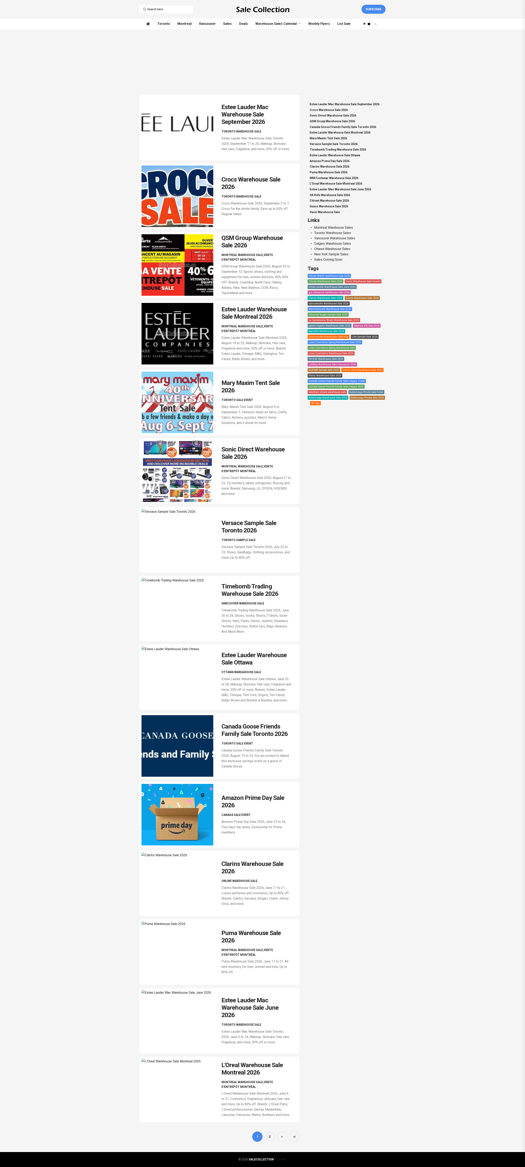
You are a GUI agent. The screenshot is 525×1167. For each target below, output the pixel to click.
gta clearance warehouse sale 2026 (329, 292)
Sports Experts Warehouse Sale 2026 (329, 325)
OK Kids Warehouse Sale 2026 (330, 195)
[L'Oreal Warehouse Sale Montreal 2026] (180, 1089)
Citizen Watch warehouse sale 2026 (329, 275)
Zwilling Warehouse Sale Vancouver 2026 (332, 364)
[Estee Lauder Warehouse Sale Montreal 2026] (180, 333)
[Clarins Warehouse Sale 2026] (180, 883)
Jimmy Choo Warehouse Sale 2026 (362, 370)
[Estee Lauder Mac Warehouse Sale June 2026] (180, 1021)
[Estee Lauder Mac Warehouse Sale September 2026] (180, 127)
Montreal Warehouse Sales (333, 228)
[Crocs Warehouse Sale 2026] (180, 196)
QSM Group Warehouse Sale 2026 (332, 121)
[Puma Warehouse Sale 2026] (180, 952)
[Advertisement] (262, 60)
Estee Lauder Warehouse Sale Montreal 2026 (254, 313)
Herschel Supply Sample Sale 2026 (328, 314)
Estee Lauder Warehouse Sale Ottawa (335, 155)
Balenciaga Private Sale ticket (366, 392)
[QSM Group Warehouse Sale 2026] (180, 265)
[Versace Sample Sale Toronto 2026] (180, 540)
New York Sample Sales (331, 254)
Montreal (184, 24)
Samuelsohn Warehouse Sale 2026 (329, 303)
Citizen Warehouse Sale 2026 (329, 200)
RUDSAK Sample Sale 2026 (324, 370)
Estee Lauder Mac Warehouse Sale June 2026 (249, 1008)
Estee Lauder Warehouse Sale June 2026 (332, 286)
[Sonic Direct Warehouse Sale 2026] (180, 471)
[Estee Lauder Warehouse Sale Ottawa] (180, 677)
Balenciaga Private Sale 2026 (367, 397)
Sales (227, 24)
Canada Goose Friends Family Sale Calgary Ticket (337, 381)
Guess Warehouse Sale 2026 (329, 206)
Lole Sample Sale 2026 (365, 336)
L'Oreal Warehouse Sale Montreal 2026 (252, 1068)
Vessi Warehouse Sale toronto (363, 281)
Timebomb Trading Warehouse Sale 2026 (249, 590)
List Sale (344, 24)
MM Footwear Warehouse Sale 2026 (334, 178)
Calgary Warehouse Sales (332, 244)
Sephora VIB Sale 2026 (367, 325)
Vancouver (207, 24)
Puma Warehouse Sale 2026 (328, 172)
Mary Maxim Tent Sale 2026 (328, 138)
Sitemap (280, 1159)
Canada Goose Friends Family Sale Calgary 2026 (336, 386)
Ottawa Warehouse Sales (332, 249)
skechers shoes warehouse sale (327, 392)
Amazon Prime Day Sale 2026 (329, 161)
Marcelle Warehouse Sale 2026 (326, 331)
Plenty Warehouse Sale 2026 (325, 375)
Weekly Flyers (319, 24)
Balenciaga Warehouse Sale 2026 (328, 397)
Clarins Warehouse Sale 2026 (329, 166)
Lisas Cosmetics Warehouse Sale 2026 (331, 353)
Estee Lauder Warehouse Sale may (328, 336)
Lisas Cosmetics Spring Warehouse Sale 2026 (335, 342)
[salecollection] (262, 9)
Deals (243, 24)
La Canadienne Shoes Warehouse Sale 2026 (334, 320)
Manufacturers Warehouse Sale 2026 (330, 309)
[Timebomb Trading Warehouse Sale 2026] (180, 608)
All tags (315, 403)
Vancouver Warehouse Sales (334, 238)
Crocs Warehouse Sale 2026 (329, 110)
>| (294, 1136)
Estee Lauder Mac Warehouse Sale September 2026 (244, 114)
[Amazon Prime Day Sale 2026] (180, 814)
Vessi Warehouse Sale (325, 212)
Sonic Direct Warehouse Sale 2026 (333, 115)
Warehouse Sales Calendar (276, 24)
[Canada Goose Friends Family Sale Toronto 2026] (180, 746)
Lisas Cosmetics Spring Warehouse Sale (332, 347)
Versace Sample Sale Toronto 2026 (248, 526)
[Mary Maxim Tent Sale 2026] (180, 402)
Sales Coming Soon (328, 259)
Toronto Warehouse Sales (332, 233)
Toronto (163, 24)
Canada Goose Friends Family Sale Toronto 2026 (254, 730)
